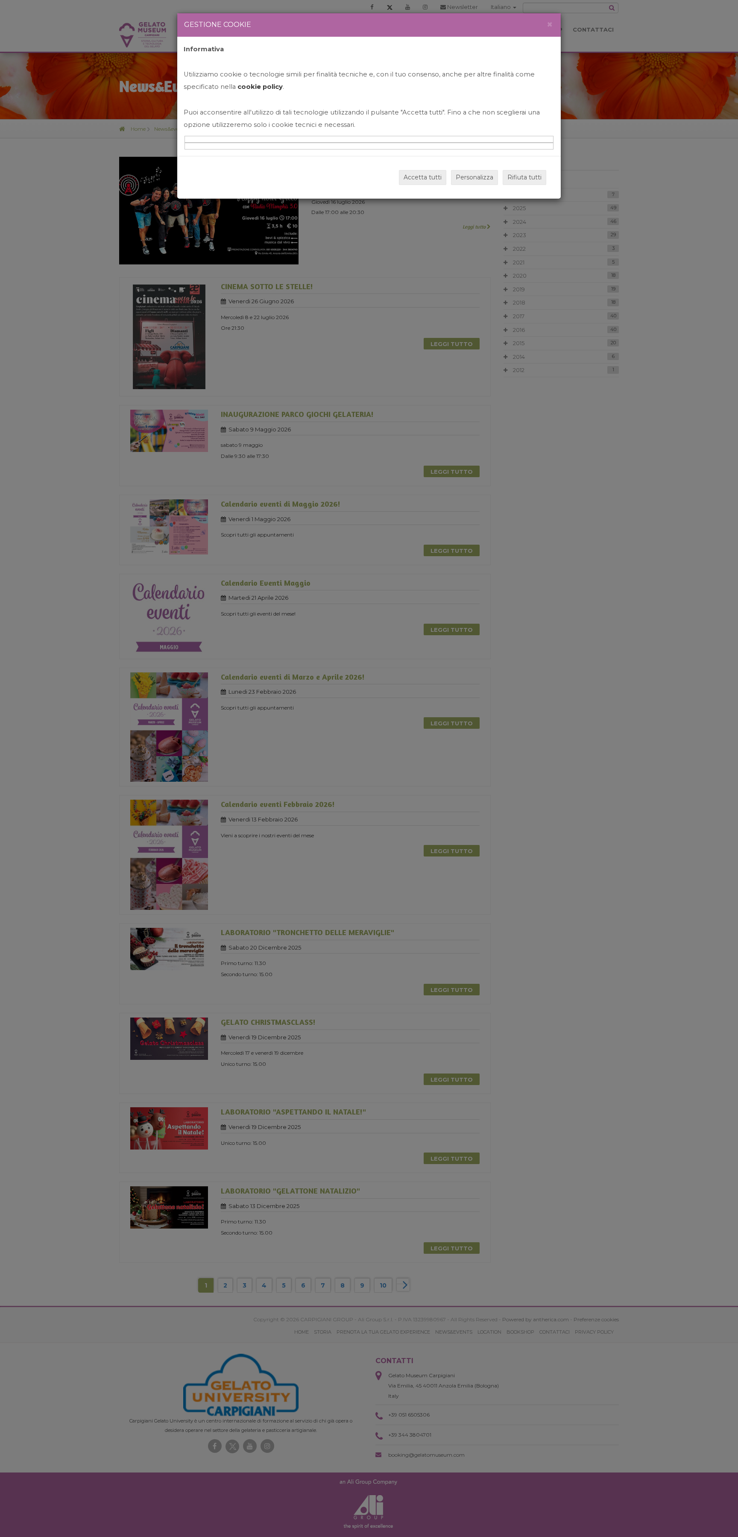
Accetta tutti (423, 177)
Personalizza (474, 177)
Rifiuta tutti (524, 177)
